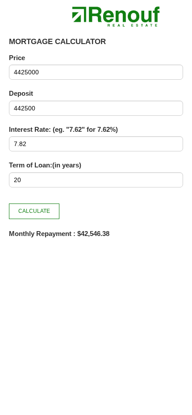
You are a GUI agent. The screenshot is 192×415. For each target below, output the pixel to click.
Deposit (21, 93)
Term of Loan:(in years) (45, 165)
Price (17, 57)
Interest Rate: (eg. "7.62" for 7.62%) (63, 129)
